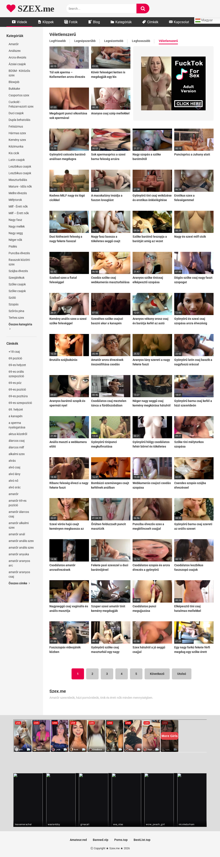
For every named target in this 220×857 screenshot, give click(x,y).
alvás (12, 460)
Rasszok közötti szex (19, 262)
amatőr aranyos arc (19, 563)
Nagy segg (16, 233)
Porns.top (121, 840)
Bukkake (14, 88)
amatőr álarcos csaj (19, 514)
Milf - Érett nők (18, 206)
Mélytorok (15, 200)
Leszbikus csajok (20, 166)
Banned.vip (100, 840)
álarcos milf (16, 447)
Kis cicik (14, 153)
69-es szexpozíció (20, 403)
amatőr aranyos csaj (19, 574)
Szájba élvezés (18, 271)
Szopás (13, 304)
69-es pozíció (17, 389)
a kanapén (16, 416)
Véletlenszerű (168, 41)
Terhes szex (16, 317)
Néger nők (15, 240)
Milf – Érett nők (19, 213)
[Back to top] (205, 844)
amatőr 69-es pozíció (17, 503)
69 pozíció (15, 358)
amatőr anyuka (19, 554)
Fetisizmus (16, 126)
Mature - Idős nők (20, 186)
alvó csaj (14, 467)
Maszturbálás (18, 180)
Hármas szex (17, 133)
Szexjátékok (16, 277)
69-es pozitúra (18, 396)
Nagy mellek (17, 226)
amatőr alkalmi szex (19, 525)
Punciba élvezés (19, 253)
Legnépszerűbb (85, 41)
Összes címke (18, 583)
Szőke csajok (17, 284)
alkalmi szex (17, 454)
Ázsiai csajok (17, 64)
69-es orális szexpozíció (16, 374)
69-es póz (15, 383)
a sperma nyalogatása (17, 425)
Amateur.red (78, 840)
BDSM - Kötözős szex (19, 73)
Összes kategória (20, 324)
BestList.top (142, 840)
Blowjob (14, 82)
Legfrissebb (57, 41)
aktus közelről (18, 434)
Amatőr (14, 44)
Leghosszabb (141, 41)
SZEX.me (34, 9)
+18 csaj (14, 351)
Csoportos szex (19, 95)
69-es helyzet (17, 365)
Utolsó (181, 673)
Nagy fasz (15, 220)
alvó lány (14, 474)
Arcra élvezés (17, 57)
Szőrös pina (16, 311)
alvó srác (15, 487)
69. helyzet (16, 409)
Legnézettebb (113, 41)
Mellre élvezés (18, 193)
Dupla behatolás (19, 120)
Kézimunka (16, 146)
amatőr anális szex (21, 541)
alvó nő (13, 480)
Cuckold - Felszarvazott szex (21, 104)
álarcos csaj (16, 440)
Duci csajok (16, 113)
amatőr (13, 494)
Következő (157, 673)
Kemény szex (17, 140)
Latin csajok (17, 160)
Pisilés (13, 246)
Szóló (12, 297)
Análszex (15, 50)
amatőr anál (17, 534)
